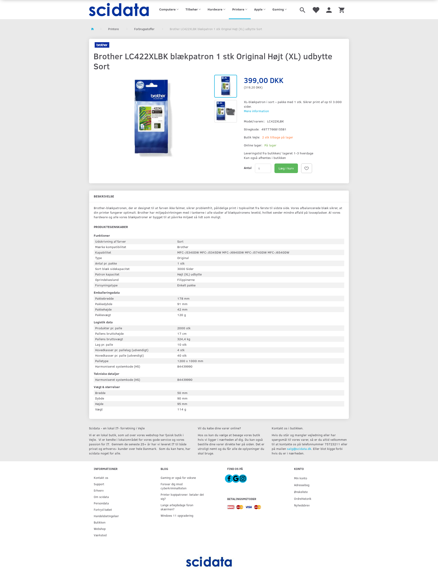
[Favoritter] (316, 9)
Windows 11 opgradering (177, 515)
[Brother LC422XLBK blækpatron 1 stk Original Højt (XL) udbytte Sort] (152, 118)
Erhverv (99, 490)
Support (99, 484)
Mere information (256, 111)
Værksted (100, 535)
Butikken (99, 522)
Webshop (100, 529)
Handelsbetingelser (106, 516)
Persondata (101, 503)
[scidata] (119, 9)
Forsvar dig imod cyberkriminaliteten (173, 486)
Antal (248, 168)
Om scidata (101, 497)
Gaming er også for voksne (178, 478)
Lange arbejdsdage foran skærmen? (177, 507)
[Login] (329, 9)
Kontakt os (101, 478)
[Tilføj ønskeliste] (306, 168)
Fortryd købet (103, 509)
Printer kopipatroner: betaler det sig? (182, 496)
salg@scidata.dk (299, 448)
